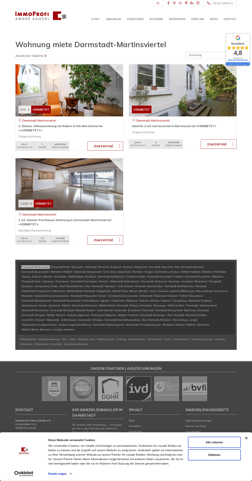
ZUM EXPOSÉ (103, 146)
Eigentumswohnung (49, 339)
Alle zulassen (214, 442)
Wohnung (121, 339)
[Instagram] (197, 3)
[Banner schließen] (246, 438)
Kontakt (230, 19)
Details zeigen (57, 473)
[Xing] (186, 3)
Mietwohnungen (136, 339)
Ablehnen (214, 454)
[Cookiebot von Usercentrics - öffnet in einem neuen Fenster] (24, 474)
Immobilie (220, 339)
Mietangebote (154, 339)
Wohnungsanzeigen (202, 339)
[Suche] (158, 3)
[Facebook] (168, 3)
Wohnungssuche (106, 339)
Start (95, 19)
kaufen (167, 339)
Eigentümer (135, 19)
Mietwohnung (42, 344)
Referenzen (177, 19)
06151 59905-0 (223, 3)
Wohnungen (26, 344)
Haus (64, 339)
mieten (72, 339)
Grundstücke (193, 431)
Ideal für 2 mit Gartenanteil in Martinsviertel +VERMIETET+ (174, 126)
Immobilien (113, 19)
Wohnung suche (86, 339)
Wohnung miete (28, 339)
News (214, 19)
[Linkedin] (192, 3)
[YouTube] (180, 3)
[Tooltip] (248, 64)
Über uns (197, 19)
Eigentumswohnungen (76, 344)
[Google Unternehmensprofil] (174, 3)
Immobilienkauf (181, 339)
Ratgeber (156, 19)
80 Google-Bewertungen (238, 60)
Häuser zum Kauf (196, 426)
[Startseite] (41, 16)
